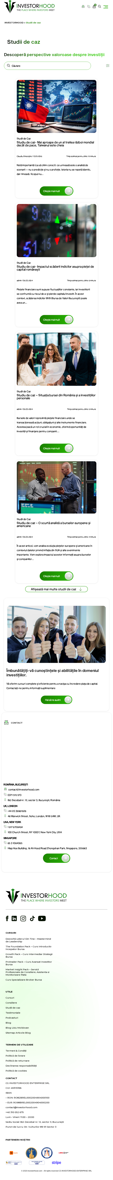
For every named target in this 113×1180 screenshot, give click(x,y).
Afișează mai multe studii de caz (53, 589)
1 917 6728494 (15, 827)
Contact (54, 858)
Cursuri (10, 997)
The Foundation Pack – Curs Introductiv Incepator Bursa (28, 948)
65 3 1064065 (15, 843)
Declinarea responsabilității (21, 1065)
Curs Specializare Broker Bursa (24, 980)
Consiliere (11, 1002)
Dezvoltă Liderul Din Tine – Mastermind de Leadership (28, 940)
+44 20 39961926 (17, 811)
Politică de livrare (15, 1055)
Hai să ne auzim (53, 699)
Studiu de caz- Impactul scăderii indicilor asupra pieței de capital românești (55, 268)
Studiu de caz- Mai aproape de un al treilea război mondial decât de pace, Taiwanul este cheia (55, 143)
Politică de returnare (17, 1060)
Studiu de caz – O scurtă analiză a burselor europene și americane (53, 524)
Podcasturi (12, 1017)
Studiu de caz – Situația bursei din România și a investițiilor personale (56, 396)
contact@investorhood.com (23, 789)
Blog (8, 1022)
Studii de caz (13, 1007)
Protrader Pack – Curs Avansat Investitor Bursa (29, 963)
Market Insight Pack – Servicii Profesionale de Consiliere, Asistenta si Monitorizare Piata (27, 972)
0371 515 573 (14, 794)
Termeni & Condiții (16, 1050)
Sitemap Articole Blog (18, 1032)
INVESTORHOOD (14, 22)
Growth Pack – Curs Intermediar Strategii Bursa (29, 955)
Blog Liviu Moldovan (17, 1027)
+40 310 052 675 (15, 1112)
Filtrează (106, 67)
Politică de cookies (16, 1070)
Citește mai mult (51, 191)
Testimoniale (13, 1012)
